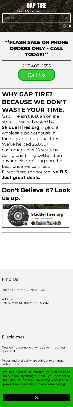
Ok (37, 397)
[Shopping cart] (64, 26)
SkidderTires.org (47, 11)
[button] (69, 26)
